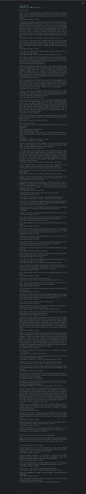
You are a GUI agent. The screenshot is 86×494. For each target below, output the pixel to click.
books (34, 7)
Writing (55, 491)
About (50, 491)
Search (65, 491)
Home (45, 491)
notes (60, 491)
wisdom (39, 7)
